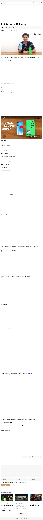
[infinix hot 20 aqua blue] (21, 71)
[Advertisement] (21, 13)
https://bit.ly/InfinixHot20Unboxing (16, 425)
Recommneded (18, 503)
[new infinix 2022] (21, 315)
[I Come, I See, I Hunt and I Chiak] (4, 3)
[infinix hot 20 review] (21, 441)
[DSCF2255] (21, 396)
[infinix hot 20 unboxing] (21, 180)
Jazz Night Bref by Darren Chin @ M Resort (34, 505)
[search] (34, 3)
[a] (21, 290)
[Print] (13, 27)
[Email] (10, 27)
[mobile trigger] (41, 2)
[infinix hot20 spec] (21, 229)
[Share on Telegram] (35, 457)
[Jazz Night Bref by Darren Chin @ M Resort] (36, 497)
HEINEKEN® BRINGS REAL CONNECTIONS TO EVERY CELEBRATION (7, 506)
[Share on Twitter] (8, 27)
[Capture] (22, 102)
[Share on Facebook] (6, 27)
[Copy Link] (11, 27)
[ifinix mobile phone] (21, 350)
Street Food (23, 503)
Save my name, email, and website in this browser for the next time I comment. (14, 482)
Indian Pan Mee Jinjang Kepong (19, 505)
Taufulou (4, 30)
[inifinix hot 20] (21, 262)
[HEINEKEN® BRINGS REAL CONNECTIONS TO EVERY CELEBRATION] (7, 497)
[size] (21, 203)
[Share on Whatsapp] (33, 457)
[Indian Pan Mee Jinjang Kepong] (21, 497)
